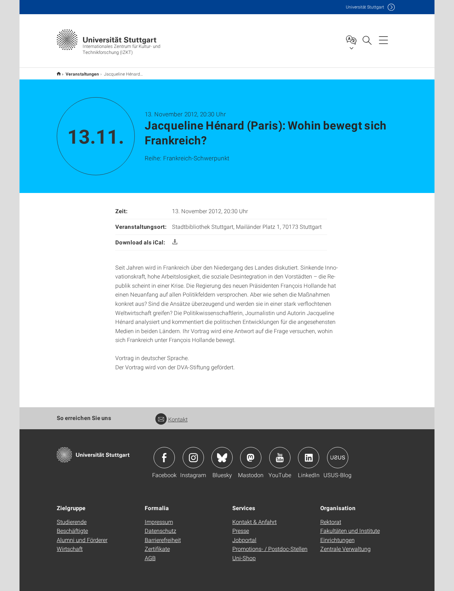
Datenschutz (160, 530)
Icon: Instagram (193, 457)
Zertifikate (157, 548)
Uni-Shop (244, 558)
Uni (365, 7)
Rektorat (330, 521)
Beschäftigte (72, 530)
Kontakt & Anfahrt (254, 521)
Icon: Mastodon (250, 457)
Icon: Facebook (164, 457)
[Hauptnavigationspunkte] (383, 39)
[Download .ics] (175, 242)
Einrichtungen (337, 539)
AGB (150, 558)
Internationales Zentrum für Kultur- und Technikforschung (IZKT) (59, 73)
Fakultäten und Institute (350, 530)
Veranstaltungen (82, 74)
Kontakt (178, 419)
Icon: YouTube (279, 457)
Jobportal (244, 539)
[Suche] (366, 39)
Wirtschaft (70, 548)
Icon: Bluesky (222, 457)
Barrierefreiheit (163, 539)
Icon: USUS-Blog (337, 457)
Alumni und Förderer (82, 539)
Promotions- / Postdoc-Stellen (270, 548)
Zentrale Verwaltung (345, 548)
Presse (240, 530)
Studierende (72, 521)
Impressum (159, 521)
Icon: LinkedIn (308, 457)
